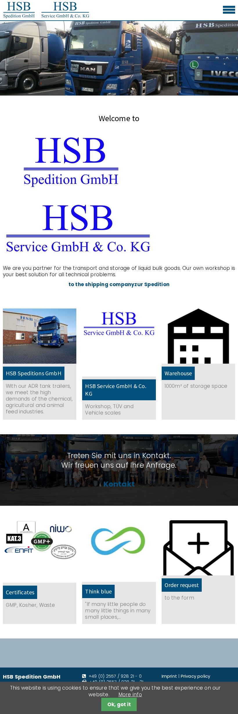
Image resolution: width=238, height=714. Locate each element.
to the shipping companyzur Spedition (119, 284)
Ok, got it (119, 704)
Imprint (169, 676)
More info (130, 694)
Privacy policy (195, 676)
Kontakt (119, 484)
